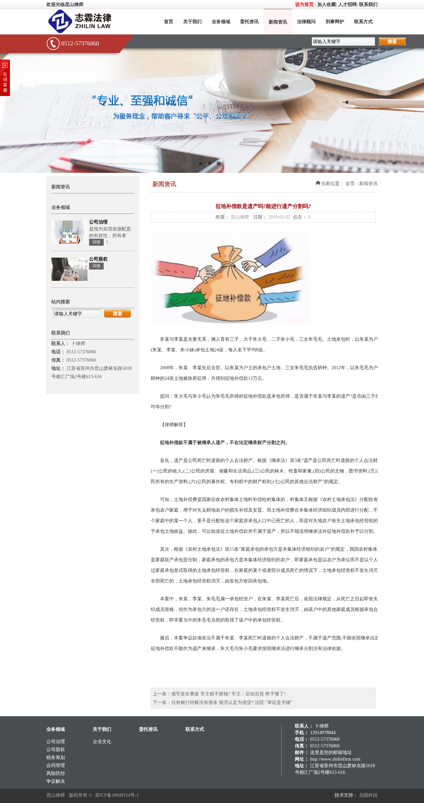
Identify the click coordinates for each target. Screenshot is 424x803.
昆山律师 (240, 217)
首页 (168, 21)
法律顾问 (306, 21)
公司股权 (55, 749)
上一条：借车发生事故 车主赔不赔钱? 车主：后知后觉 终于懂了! (219, 693)
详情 (96, 242)
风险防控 (55, 773)
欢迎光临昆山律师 (64, 4)
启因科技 (368, 795)
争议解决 (55, 781)
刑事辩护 (335, 21)
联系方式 (363, 21)
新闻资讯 (278, 22)
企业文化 (102, 741)
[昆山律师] (87, 32)
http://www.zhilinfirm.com (335, 759)
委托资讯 (249, 21)
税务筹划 (55, 757)
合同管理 (55, 765)
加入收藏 (326, 4)
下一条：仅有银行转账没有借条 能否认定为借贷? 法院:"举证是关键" (222, 702)
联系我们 (368, 4)
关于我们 (192, 21)
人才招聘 (347, 4)
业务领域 (221, 21)
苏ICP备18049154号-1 (117, 795)
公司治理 (55, 741)
